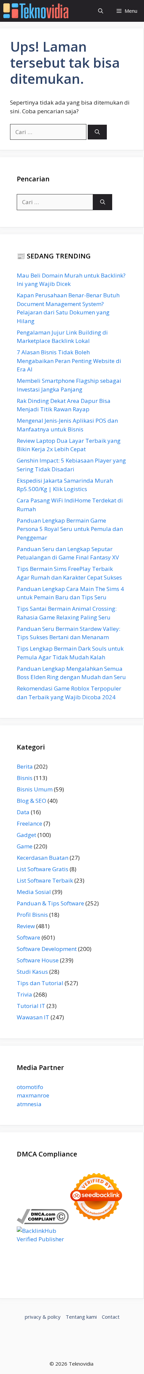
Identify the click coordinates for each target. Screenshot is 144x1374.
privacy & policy (43, 1316)
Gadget (26, 835)
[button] (100, 11)
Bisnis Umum (35, 789)
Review (26, 926)
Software (28, 937)
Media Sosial (34, 892)
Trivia (24, 994)
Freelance (29, 823)
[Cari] (97, 132)
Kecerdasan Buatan (42, 857)
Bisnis (24, 778)
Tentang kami (81, 1316)
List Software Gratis (42, 869)
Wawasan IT (33, 1017)
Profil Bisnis (32, 914)
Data (23, 812)
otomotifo (30, 1087)
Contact (111, 1316)
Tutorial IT (31, 1006)
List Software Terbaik (45, 880)
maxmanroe (33, 1095)
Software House (38, 960)
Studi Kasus (32, 971)
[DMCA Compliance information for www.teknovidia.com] (43, 1222)
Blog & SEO (31, 800)
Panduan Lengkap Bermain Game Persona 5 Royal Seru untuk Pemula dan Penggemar (70, 529)
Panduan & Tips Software (50, 903)
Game (24, 846)
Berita (25, 766)
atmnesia (29, 1104)
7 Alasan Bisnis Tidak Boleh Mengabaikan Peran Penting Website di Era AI (69, 360)
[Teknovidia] (35, 11)
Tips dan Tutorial (40, 983)
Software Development (47, 949)
